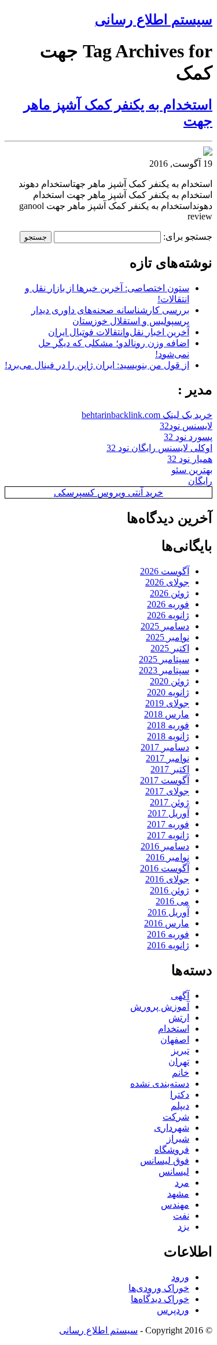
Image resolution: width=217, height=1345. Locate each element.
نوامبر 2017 (167, 758)
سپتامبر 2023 (164, 670)
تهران (178, 1062)
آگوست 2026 (164, 571)
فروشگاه (172, 1150)
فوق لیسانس (164, 1161)
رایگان (200, 481)
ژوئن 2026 (169, 593)
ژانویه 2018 (168, 736)
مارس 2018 (166, 714)
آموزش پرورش (159, 1007)
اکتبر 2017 (169, 769)
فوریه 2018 (168, 725)
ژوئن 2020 (169, 681)
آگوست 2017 (164, 780)
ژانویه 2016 (168, 945)
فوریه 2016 (168, 934)
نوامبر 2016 (167, 857)
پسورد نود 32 (188, 437)
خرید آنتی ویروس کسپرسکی (108, 492)
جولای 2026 (167, 582)
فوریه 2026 (168, 604)
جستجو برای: (187, 236)
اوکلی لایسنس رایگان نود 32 (159, 448)
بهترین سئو (191, 470)
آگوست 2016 (164, 868)
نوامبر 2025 (167, 637)
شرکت (176, 1117)
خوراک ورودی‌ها (158, 1288)
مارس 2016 (166, 923)
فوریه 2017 (168, 824)
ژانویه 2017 (168, 835)
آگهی (180, 995)
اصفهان (174, 1040)
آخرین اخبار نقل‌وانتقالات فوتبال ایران (118, 332)
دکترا (179, 1095)
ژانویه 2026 (168, 615)
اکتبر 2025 (169, 648)
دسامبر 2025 (165, 626)
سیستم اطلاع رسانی (153, 19)
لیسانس (174, 1172)
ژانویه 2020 (168, 692)
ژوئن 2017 (169, 802)
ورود (180, 1277)
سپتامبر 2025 (164, 659)
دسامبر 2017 (165, 747)
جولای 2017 (167, 791)
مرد (182, 1183)
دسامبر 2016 (165, 846)
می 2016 (172, 901)
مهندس (175, 1205)
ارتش (178, 1018)
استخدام (173, 1029)
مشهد (178, 1194)
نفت (181, 1216)
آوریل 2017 (168, 813)
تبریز (180, 1051)
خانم (180, 1073)
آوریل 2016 (168, 912)
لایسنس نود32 (186, 426)
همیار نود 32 (189, 459)
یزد (183, 1227)
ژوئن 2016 (169, 890)
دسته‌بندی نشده (159, 1084)
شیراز (178, 1139)
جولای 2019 (167, 703)
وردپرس (173, 1310)
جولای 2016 (167, 879)
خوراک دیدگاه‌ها (160, 1299)
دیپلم (180, 1106)
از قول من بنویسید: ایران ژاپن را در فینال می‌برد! (97, 365)
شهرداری (171, 1128)
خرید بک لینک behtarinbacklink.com (147, 415)
